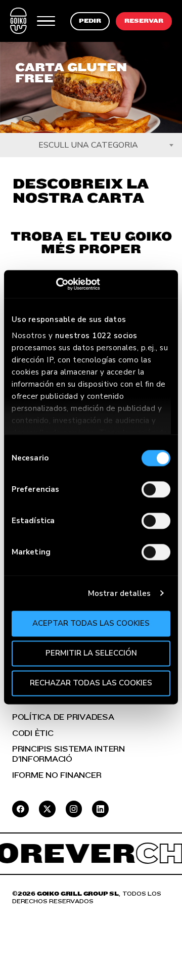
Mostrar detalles (119, 593)
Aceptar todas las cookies (91, 623)
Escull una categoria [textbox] (88, 145)
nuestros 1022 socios (96, 336)
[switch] (156, 489)
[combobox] (91, 145)
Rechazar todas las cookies (91, 683)
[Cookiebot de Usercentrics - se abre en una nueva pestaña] (56, 284)
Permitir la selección (91, 653)
